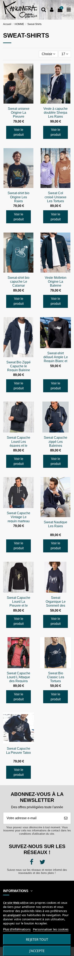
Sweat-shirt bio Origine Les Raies (18, 197)
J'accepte (37, 951)
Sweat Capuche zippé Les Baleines (55, 441)
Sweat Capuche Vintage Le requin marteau (18, 517)
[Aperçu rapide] (30, 70)
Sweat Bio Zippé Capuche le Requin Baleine (18, 366)
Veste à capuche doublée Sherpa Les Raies (55, 112)
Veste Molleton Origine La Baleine (55, 281)
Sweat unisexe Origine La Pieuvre (18, 112)
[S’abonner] (66, 818)
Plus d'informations (17, 929)
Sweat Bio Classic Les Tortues (55, 677)
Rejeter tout (37, 939)
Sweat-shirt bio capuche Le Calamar (18, 281)
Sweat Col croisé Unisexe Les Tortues (55, 197)
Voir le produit (19, 132)
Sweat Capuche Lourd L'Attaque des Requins (18, 677)
